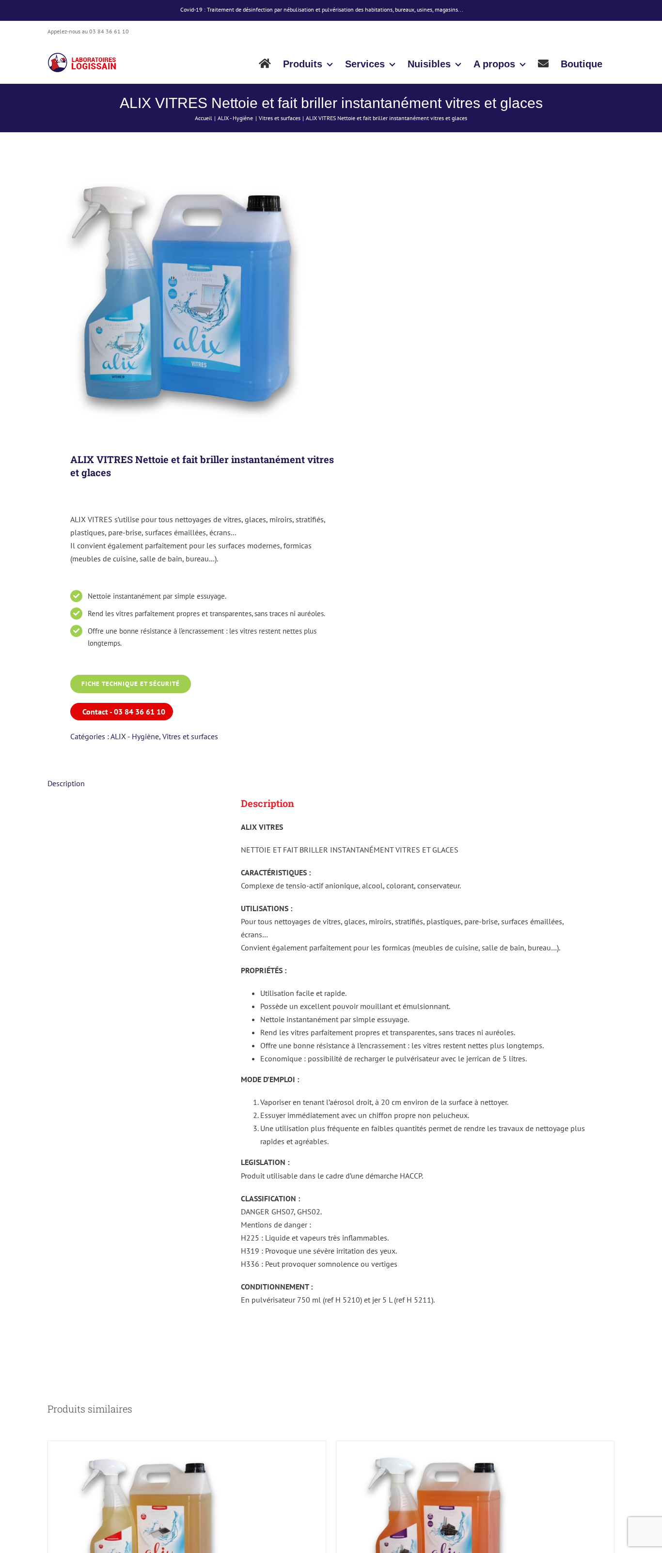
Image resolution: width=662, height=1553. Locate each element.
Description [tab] (66, 783)
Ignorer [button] (473, 9)
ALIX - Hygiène (134, 736)
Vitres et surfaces (190, 736)
